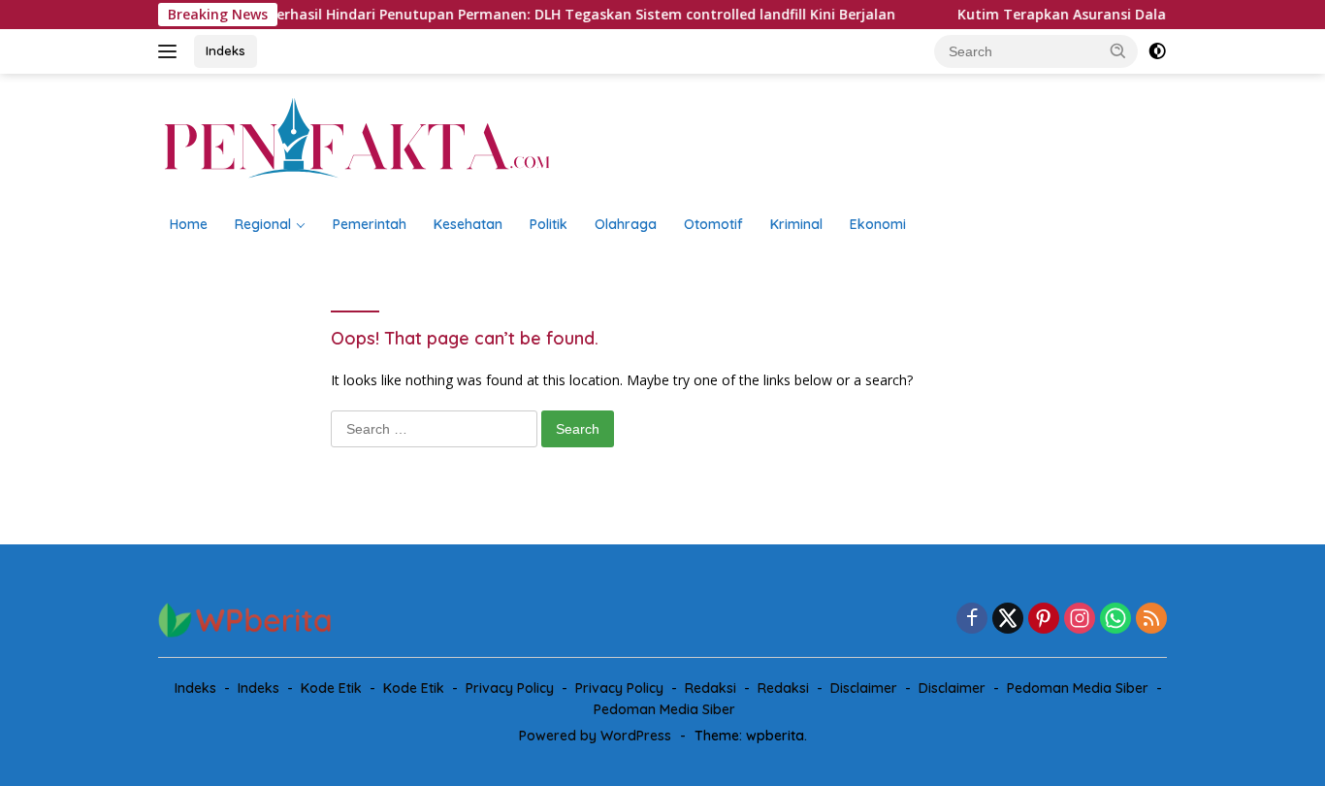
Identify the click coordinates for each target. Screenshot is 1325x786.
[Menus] (171, 51)
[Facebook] (971, 620)
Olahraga (626, 224)
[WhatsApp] (1115, 620)
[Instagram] (1079, 620)
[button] (1118, 50)
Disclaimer (863, 688)
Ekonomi (878, 224)
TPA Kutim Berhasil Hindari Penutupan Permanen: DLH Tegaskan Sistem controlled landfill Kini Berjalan (529, 14)
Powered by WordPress (595, 735)
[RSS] (1151, 620)
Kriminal (796, 224)
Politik (548, 224)
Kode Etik (331, 688)
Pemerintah (369, 224)
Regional (263, 224)
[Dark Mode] (1157, 51)
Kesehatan (468, 224)
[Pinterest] (1043, 620)
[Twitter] (1007, 620)
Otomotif (713, 224)
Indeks (225, 50)
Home (189, 224)
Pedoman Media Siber (1077, 688)
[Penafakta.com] (356, 137)
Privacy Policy (510, 688)
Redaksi (710, 688)
